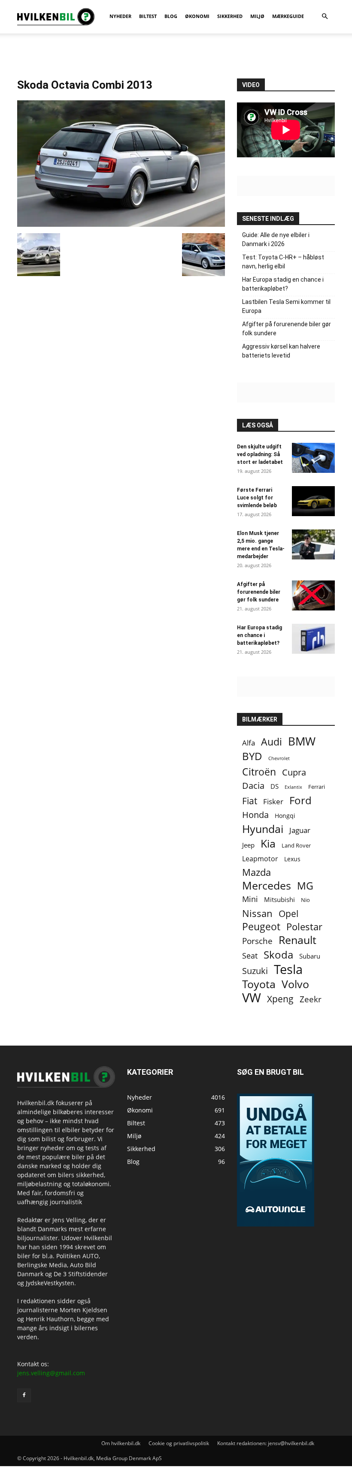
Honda (255, 814)
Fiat (249, 801)
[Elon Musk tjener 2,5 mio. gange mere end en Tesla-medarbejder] (313, 544)
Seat (250, 955)
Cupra (294, 772)
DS (274, 786)
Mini (250, 899)
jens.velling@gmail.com (51, 1373)
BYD (252, 756)
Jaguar (299, 830)
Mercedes (266, 885)
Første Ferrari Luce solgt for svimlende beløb (257, 497)
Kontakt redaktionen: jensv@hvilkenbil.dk (265, 1443)
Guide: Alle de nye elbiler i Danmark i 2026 (276, 239)
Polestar (304, 926)
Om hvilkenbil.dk (120, 1443)
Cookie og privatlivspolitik (179, 1443)
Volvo (295, 984)
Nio (305, 900)
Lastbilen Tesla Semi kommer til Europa (286, 306)
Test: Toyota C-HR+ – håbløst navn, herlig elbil (283, 262)
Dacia (253, 785)
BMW (302, 741)
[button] (324, 16)
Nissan (257, 913)
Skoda (278, 954)
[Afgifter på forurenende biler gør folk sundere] (313, 595)
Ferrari (316, 787)
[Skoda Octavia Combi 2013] (121, 224)
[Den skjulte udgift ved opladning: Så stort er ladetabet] (313, 458)
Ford (300, 800)
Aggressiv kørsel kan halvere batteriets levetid (281, 351)
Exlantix (293, 787)
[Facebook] (24, 1395)
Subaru (309, 956)
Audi (271, 741)
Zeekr (311, 999)
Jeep (248, 845)
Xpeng (280, 999)
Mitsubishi (279, 899)
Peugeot (261, 926)
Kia (268, 843)
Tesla (288, 969)
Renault (297, 939)
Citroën (259, 771)
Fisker (273, 801)
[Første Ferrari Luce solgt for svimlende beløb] (313, 501)
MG (305, 885)
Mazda (256, 872)
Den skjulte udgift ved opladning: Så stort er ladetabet (260, 454)
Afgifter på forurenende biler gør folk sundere (286, 329)
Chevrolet (279, 758)
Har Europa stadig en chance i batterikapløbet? (283, 284)
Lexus (292, 859)
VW (251, 997)
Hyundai (262, 828)
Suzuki (255, 970)
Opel (288, 913)
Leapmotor (260, 858)
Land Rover (296, 845)
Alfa (248, 742)
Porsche (257, 941)
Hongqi (285, 816)
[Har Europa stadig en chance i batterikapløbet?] (313, 639)
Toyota (259, 984)
